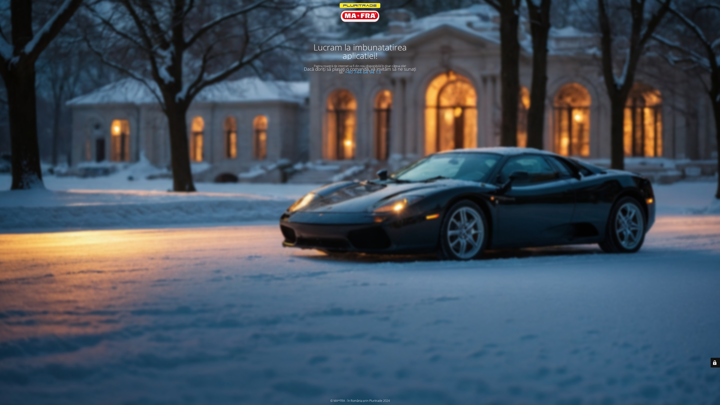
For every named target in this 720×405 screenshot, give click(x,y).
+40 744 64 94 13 (363, 72)
